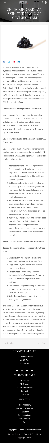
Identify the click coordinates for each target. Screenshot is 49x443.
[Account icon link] (42, 2)
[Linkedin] (19, 62)
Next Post (42, 343)
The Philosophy (24, 405)
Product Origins (24, 415)
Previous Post (8, 343)
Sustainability (24, 419)
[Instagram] (22, 370)
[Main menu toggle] (4, 2)
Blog (24, 422)
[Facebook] (4, 62)
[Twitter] (9, 62)
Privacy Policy (14, 434)
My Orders (24, 384)
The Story (24, 412)
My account (24, 381)
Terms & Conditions (32, 434)
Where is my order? (25, 387)
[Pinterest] (14, 62)
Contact (24, 391)
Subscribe (25, 394)
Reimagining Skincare (24, 408)
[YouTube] (17, 370)
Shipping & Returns (24, 438)
